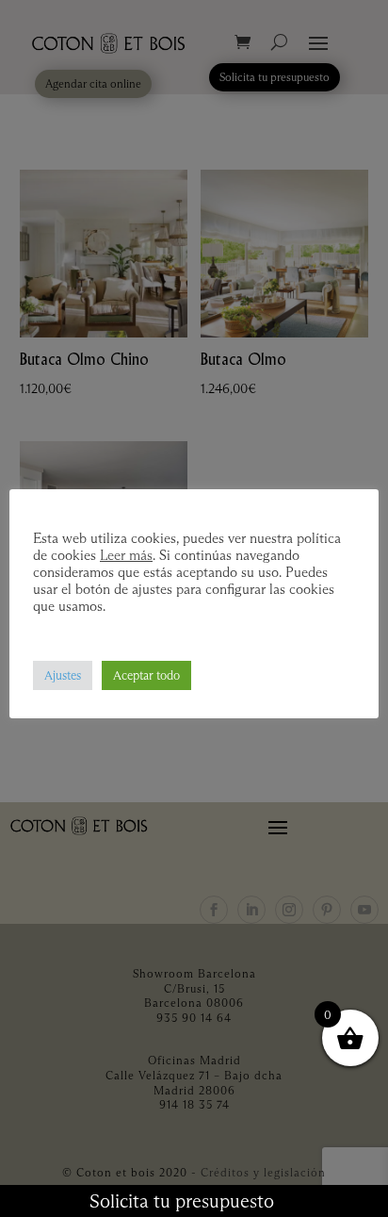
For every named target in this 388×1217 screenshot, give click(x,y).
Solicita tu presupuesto (181, 1201)
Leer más (126, 555)
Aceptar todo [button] (146, 675)
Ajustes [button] (62, 675)
